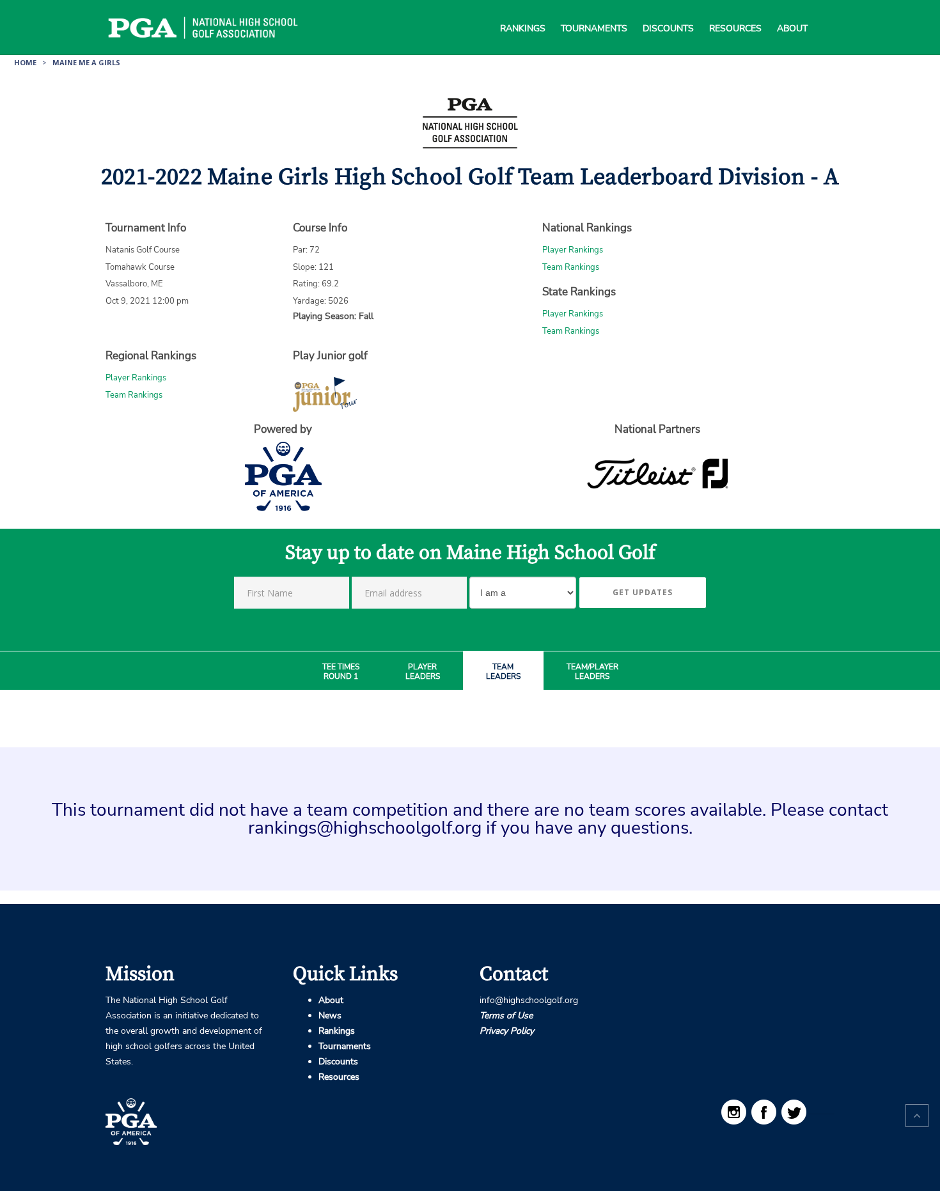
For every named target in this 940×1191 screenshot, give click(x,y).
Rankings (523, 12)
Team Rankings (570, 267)
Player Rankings (572, 250)
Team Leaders (503, 672)
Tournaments (594, 12)
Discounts (668, 12)
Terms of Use (506, 1015)
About (792, 12)
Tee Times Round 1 (340, 672)
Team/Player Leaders (592, 672)
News (329, 1015)
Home (25, 62)
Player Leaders (422, 672)
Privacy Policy (507, 1031)
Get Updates (643, 592)
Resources (735, 12)
